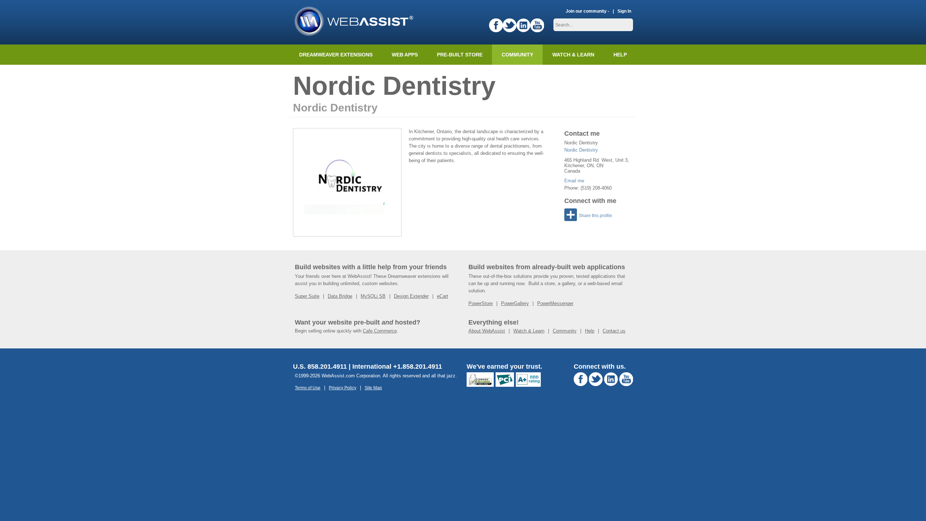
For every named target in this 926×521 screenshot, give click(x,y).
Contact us (614, 331)
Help (589, 331)
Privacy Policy (342, 387)
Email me (574, 180)
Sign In (624, 11)
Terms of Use (307, 387)
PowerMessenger (555, 303)
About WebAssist (486, 331)
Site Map (373, 387)
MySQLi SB (373, 296)
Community (517, 55)
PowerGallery (515, 303)
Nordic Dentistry (581, 150)
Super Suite (307, 296)
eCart (442, 296)
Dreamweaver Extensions (336, 55)
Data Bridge (340, 296)
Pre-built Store (460, 55)
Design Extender (411, 296)
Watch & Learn (573, 55)
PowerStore (480, 303)
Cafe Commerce (380, 331)
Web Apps (405, 55)
